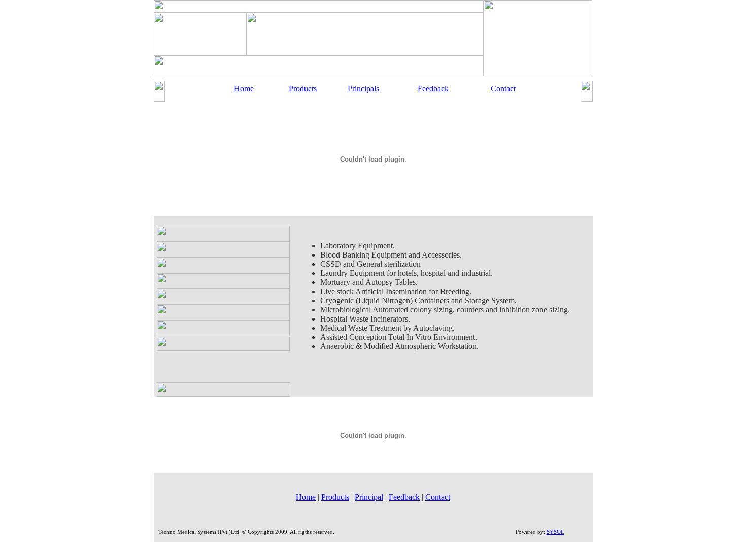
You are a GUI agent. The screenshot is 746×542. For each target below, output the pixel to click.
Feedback (433, 88)
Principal (369, 497)
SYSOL (555, 532)
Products (303, 88)
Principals (363, 88)
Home (244, 88)
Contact (503, 88)
